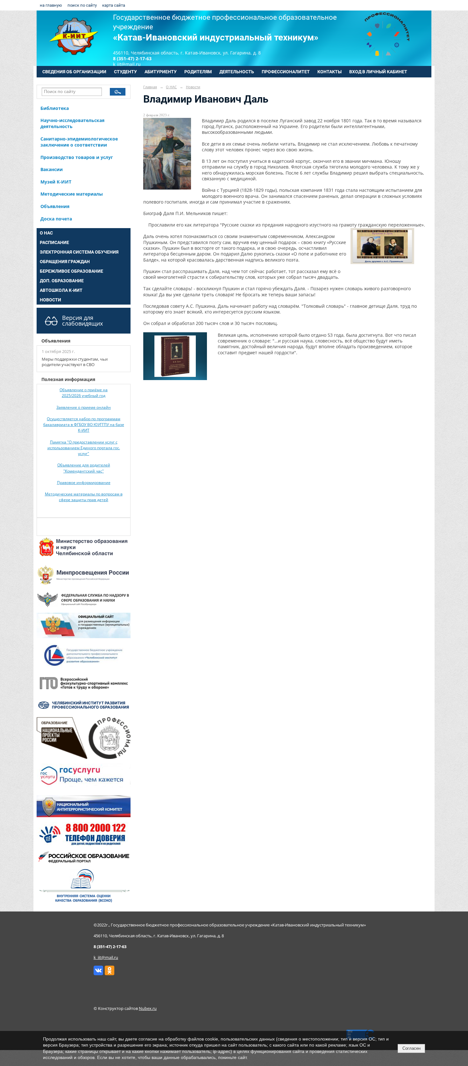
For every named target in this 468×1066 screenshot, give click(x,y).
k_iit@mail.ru (106, 957)
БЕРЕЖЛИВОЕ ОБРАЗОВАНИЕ (71, 271)
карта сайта (113, 5)
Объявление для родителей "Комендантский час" (83, 467)
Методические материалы (71, 194)
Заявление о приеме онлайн (83, 407)
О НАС (46, 232)
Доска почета (56, 219)
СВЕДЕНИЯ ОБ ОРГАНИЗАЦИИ (74, 71)
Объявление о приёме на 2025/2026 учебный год (84, 392)
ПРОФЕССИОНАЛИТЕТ (286, 71)
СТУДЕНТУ (125, 71)
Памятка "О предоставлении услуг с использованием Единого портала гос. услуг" (83, 448)
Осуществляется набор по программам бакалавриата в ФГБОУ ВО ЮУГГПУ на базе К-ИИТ (83, 424)
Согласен (411, 1048)
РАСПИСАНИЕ (54, 242)
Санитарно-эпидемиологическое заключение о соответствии (79, 142)
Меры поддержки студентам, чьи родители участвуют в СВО (75, 362)
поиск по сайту (82, 5)
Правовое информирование (83, 482)
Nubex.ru (148, 1008)
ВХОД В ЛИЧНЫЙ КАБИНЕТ (378, 71)
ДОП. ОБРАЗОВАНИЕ (62, 280)
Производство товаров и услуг (76, 157)
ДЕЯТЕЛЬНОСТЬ (236, 71)
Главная (150, 86)
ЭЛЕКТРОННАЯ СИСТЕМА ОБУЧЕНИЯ (79, 252)
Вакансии (51, 169)
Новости (193, 86)
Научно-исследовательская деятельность (72, 123)
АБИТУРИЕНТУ (161, 71)
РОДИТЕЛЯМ (198, 71)
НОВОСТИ (50, 299)
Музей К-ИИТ (55, 182)
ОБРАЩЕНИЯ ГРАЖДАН (65, 261)
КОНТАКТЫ (329, 71)
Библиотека (54, 108)
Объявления (54, 206)
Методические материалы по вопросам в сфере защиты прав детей (84, 496)
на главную (51, 5)
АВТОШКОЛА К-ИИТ (61, 290)
